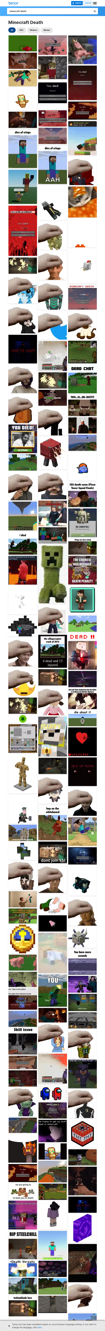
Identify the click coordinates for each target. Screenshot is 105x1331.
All (12, 30)
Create (78, 3)
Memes (47, 30)
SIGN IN (88, 3)
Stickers (33, 30)
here (40, 1327)
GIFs (21, 30)
